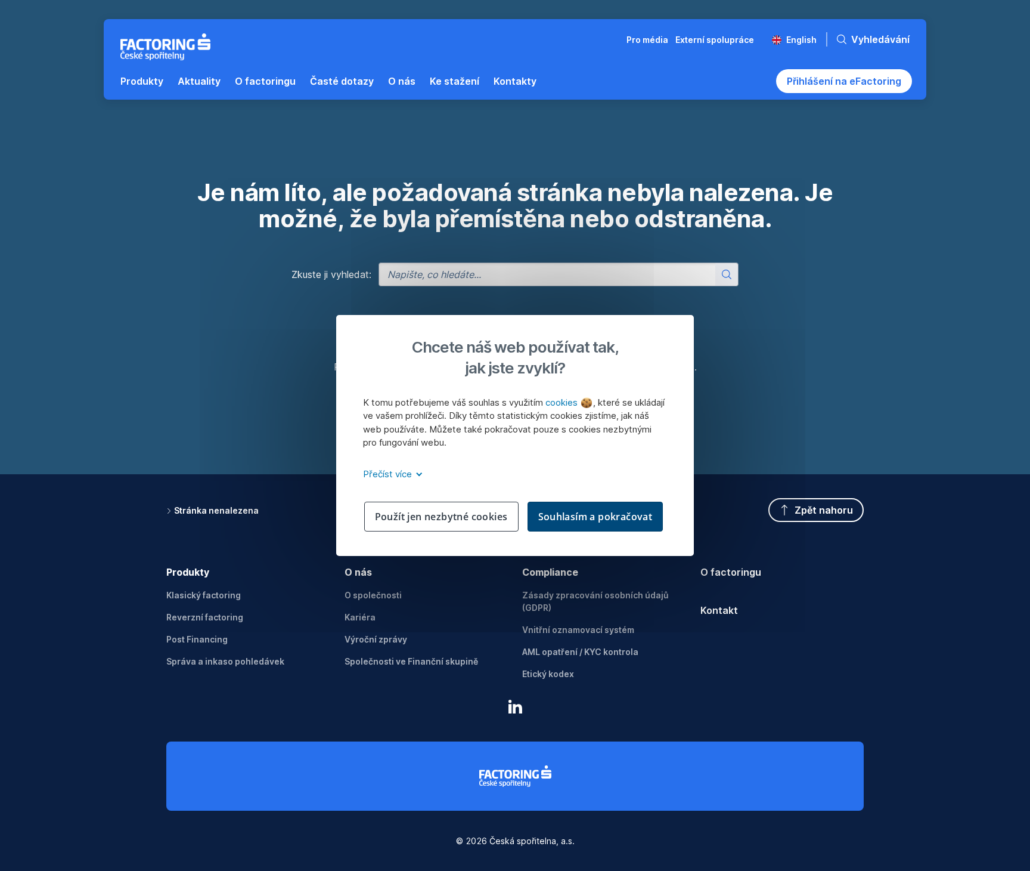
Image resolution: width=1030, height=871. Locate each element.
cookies (562, 402)
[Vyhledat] (726, 274)
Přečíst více (388, 474)
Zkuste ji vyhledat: (331, 274)
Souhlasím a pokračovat (595, 516)
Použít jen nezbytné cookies (441, 516)
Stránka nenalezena (216, 510)
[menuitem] (141, 81)
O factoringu (730, 572)
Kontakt (719, 610)
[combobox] (559, 274)
